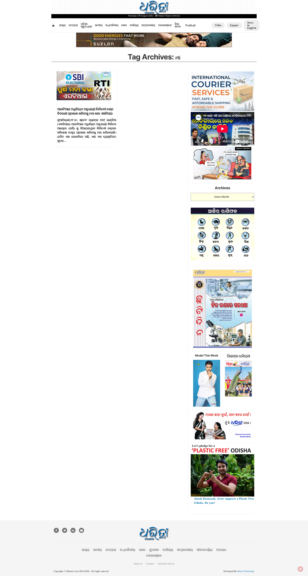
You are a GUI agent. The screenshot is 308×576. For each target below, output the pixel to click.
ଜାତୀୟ (99, 25)
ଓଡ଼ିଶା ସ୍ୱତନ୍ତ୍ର (86, 25)
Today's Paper (164, 16)
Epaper (234, 25)
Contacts (150, 564)
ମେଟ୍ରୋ (73, 25)
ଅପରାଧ (221, 549)
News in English (251, 25)
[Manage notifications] (300, 569)
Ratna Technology (245, 571)
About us (138, 564)
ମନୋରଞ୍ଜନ (165, 25)
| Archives (175, 16)
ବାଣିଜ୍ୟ (134, 25)
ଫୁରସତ (154, 549)
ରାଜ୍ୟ (62, 25)
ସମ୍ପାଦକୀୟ (148, 25)
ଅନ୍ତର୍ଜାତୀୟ (111, 25)
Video (218, 25)
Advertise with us (166, 564)
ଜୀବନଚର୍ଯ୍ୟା (205, 549)
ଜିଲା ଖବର (178, 25)
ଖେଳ (124, 25)
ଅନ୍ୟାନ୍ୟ (190, 25)
